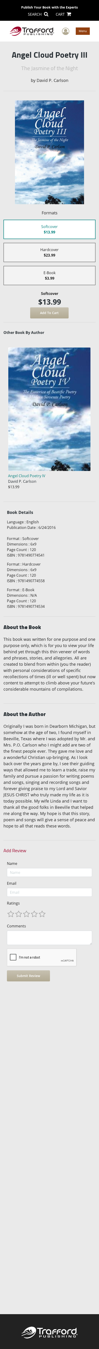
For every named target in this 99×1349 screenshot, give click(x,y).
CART (61, 14)
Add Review (14, 850)
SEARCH (35, 14)
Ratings (13, 903)
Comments (16, 926)
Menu (83, 31)
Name (12, 863)
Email (11, 883)
